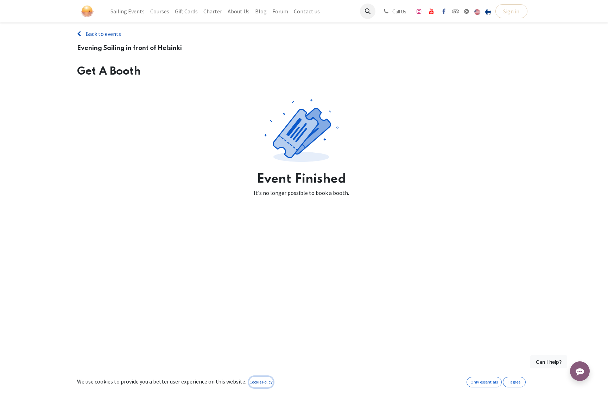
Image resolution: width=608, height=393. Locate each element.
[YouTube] (431, 11)
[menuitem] (127, 11)
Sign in (511, 11)
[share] (466, 11)
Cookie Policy (261, 382)
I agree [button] (514, 382)
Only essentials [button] (484, 382)
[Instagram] (419, 11)
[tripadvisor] (455, 11)
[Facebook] (443, 11)
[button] (367, 11)
